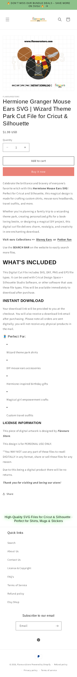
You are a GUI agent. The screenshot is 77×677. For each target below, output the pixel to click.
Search (11, 542)
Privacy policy (31, 670)
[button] (7, 19)
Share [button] (10, 494)
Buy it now (38, 171)
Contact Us (14, 559)
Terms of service (49, 670)
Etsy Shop (13, 602)
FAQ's (10, 576)
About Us (13, 551)
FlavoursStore (24, 664)
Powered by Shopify (41, 664)
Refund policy (15, 593)
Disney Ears (44, 239)
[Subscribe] (57, 626)
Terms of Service (17, 585)
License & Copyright (19, 568)
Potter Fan (64, 239)
